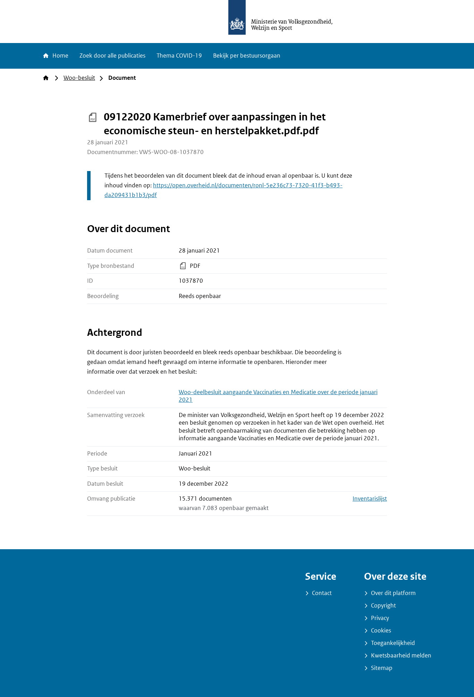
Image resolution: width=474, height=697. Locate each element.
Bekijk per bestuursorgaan (246, 55)
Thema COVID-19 (179, 55)
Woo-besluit (79, 78)
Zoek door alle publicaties (112, 55)
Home (59, 55)
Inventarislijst (370, 498)
